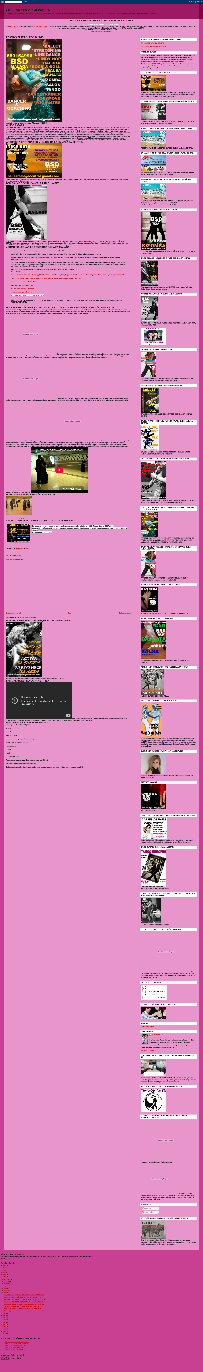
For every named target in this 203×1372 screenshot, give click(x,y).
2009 (4, 1333)
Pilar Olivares (157, 1034)
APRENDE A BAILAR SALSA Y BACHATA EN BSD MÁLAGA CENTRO (25, 1299)
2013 (4, 1324)
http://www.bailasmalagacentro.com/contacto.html (27, 295)
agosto (6, 1286)
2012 (4, 1326)
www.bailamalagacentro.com (21, 292)
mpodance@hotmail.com (24, 285)
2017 (4, 1315)
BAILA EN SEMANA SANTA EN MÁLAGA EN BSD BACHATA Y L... (24, 1306)
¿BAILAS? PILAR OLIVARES (28, 10)
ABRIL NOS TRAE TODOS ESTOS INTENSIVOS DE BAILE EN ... (23, 1308)
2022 (4, 1270)
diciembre (7, 1279)
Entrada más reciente (13, 613)
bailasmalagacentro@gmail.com (22, 289)
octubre (6, 1281)
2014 (4, 1322)
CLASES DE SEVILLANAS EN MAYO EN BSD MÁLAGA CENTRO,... (24, 1304)
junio (6, 1290)
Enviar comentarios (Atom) (26, 617)
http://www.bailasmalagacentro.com (16, 1343)
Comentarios (149, 1212)
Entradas (147, 1208)
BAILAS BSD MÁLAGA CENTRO (152, 43)
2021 (4, 1272)
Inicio (70, 613)
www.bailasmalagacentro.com (101, 31)
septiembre (8, 1283)
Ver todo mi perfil (147, 1050)
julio (5, 1288)
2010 (4, 1331)
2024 (4, 1265)
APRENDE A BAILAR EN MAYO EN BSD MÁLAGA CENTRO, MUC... (24, 1295)
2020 (4, 1274)
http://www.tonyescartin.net (14, 1347)
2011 (4, 1329)
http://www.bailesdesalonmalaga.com (17, 1342)
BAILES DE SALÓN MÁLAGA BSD (153, 46)
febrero (6, 1311)
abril (5, 1292)
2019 (4, 1277)
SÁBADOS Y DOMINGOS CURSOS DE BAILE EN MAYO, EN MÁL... (24, 1301)
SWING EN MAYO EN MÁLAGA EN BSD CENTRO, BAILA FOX (22, 1297)
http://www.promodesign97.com (15, 1345)
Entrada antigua (125, 613)
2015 (4, 1320)
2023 (4, 1267)
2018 (4, 1313)
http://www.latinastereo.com (14, 1349)
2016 (4, 1317)
